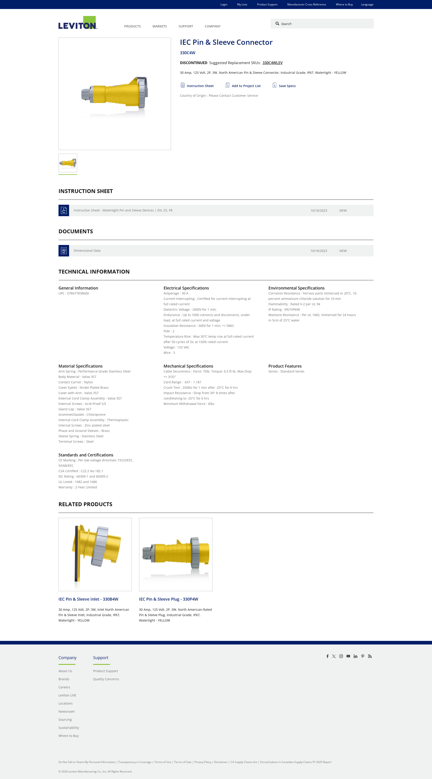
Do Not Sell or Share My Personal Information (86, 762)
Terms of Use (162, 762)
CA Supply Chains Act (244, 762)
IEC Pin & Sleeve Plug (168, 599)
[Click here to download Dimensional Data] (63, 250)
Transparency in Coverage (134, 762)
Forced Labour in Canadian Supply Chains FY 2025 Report (295, 762)
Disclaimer (221, 762)
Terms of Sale (182, 762)
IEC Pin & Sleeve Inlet (88, 599)
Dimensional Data (87, 250)
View (343, 210)
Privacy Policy (202, 762)
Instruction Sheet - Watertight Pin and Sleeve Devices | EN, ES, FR (123, 210)
